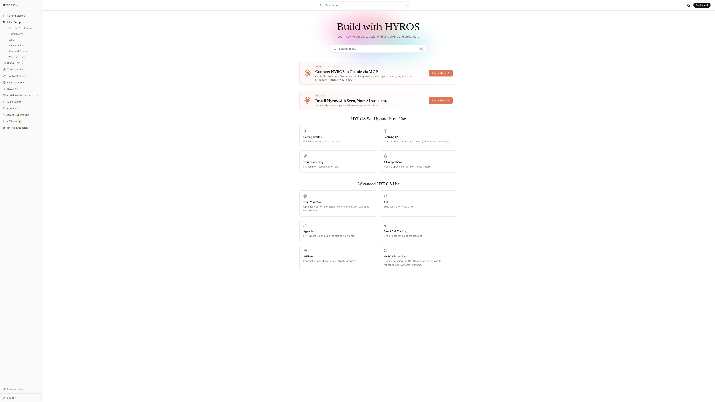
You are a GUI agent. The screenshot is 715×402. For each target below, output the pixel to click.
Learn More (439, 73)
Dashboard (702, 5)
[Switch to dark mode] (689, 5)
